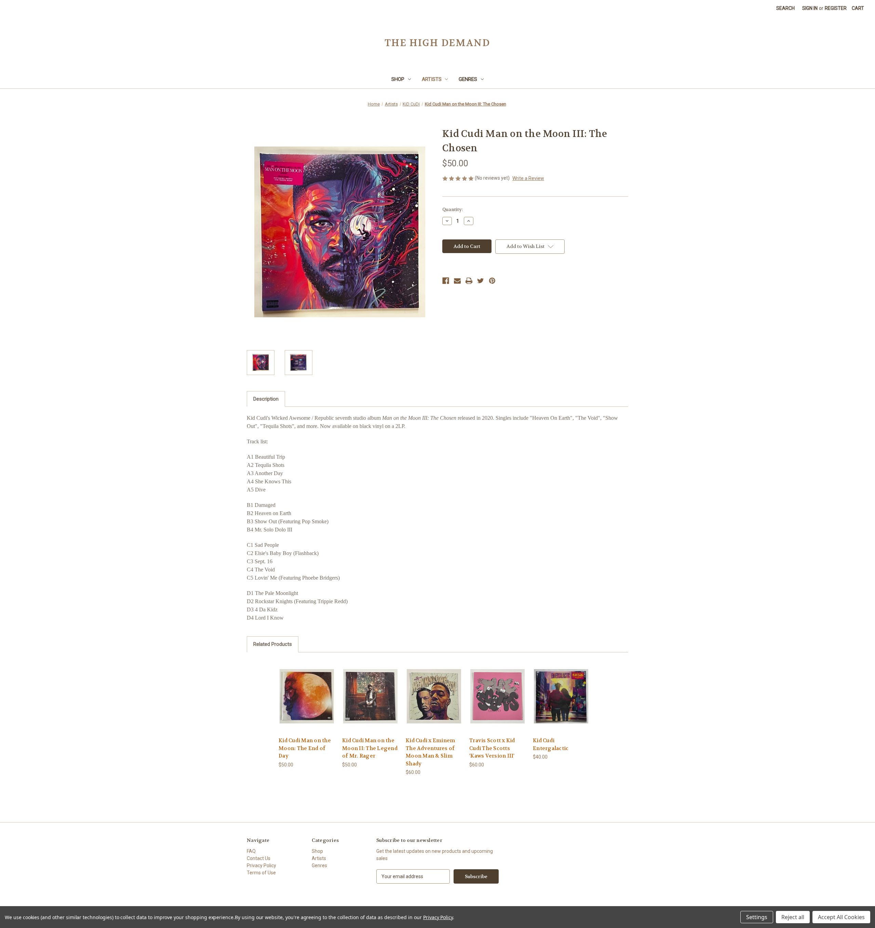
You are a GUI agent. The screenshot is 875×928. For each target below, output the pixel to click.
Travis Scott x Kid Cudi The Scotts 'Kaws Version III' (492, 748)
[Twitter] (480, 281)
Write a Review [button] (528, 178)
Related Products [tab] (272, 644)
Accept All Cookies (841, 917)
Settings (756, 917)
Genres (468, 79)
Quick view (307, 690)
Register (836, 8)
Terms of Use (261, 872)
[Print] (469, 281)
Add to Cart (307, 702)
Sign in (810, 8)
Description (266, 399)
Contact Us (258, 858)
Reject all (792, 917)
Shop (397, 79)
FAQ (251, 851)
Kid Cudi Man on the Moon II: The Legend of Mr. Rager (370, 748)
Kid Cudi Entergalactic (550, 744)
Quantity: (452, 209)
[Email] (457, 281)
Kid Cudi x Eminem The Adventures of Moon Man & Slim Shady (430, 752)
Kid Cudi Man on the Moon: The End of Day (305, 748)
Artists (432, 79)
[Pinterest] (492, 281)
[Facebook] (445, 281)
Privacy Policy (261, 865)
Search (785, 8)
